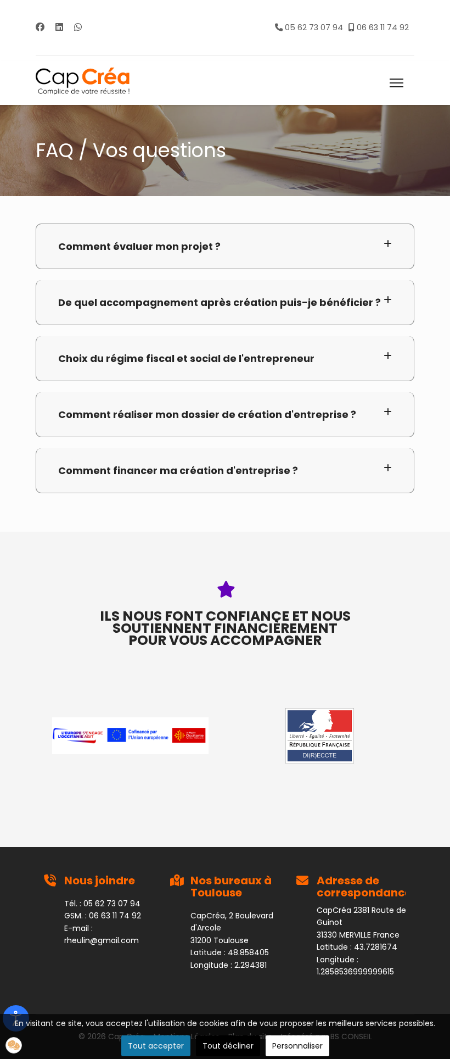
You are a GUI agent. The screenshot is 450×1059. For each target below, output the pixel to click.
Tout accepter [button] (156, 1045)
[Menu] (396, 83)
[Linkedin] (59, 27)
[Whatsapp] (78, 27)
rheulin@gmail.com (101, 940)
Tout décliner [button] (228, 1045)
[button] (13, 1045)
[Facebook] (40, 27)
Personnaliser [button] (297, 1045)
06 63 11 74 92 (383, 27)
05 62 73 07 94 (314, 27)
